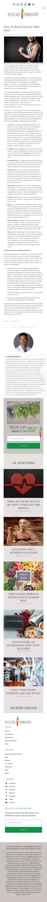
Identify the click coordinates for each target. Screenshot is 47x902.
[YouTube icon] (29, 4)
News (7, 757)
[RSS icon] (33, 4)
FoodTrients (9, 737)
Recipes (7, 760)
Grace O (7, 731)
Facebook (12, 790)
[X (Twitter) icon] (18, 4)
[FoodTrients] (23, 13)
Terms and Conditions (28, 849)
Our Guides (9, 764)
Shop (6, 770)
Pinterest (12, 793)
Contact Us (12, 783)
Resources (8, 767)
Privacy (38, 849)
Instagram (12, 796)
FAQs (6, 744)
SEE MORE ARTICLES (23, 708)
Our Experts (9, 734)
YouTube (12, 802)
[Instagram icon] (25, 4)
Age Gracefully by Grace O (13, 754)
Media (7, 773)
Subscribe (12, 786)
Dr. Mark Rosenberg (20, 34)
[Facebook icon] (14, 4)
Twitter (11, 799)
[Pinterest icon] (21, 4)
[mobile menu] (44, 8)
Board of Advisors (11, 741)
